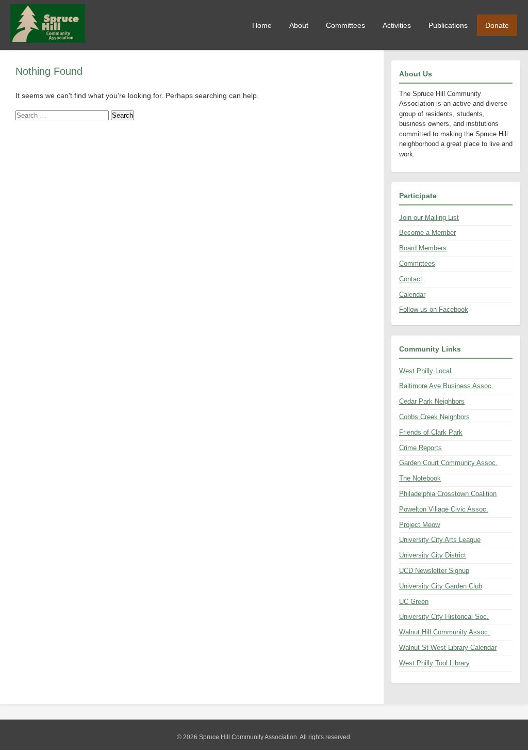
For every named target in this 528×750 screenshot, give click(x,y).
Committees (345, 25)
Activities (397, 25)
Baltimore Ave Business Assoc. (446, 386)
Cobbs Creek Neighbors (434, 417)
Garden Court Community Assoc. (448, 463)
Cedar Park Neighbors (432, 401)
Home (262, 25)
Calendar (412, 294)
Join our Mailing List (429, 217)
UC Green (413, 601)
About (298, 25)
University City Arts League (440, 540)
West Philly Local (425, 371)
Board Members (423, 248)
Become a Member (427, 232)
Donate (497, 25)
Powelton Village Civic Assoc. (443, 509)
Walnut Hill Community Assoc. (444, 632)
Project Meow (419, 525)
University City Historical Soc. (444, 616)
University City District (432, 555)
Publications (448, 25)
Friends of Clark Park (431, 432)
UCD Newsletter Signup (434, 571)
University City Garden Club (440, 586)
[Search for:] (63, 115)
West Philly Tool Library (434, 663)
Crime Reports (420, 448)
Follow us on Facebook (433, 309)
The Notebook (420, 478)
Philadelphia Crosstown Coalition (448, 494)
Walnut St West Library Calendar (448, 647)
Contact (410, 279)
